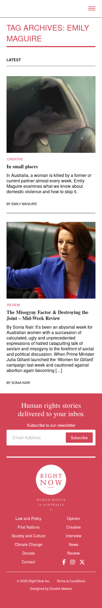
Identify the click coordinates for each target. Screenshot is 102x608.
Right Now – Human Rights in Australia (51, 8)
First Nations (28, 527)
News (73, 544)
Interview (73, 535)
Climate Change (28, 544)
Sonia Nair (20, 382)
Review (13, 305)
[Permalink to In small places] (51, 116)
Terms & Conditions (71, 580)
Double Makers (61, 588)
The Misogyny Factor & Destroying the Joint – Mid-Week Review (47, 315)
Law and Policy (28, 518)
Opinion (73, 518)
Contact (28, 562)
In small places (22, 166)
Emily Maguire (24, 204)
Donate (28, 553)
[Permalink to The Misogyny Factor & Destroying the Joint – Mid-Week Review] (51, 262)
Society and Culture (28, 535)
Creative (15, 159)
